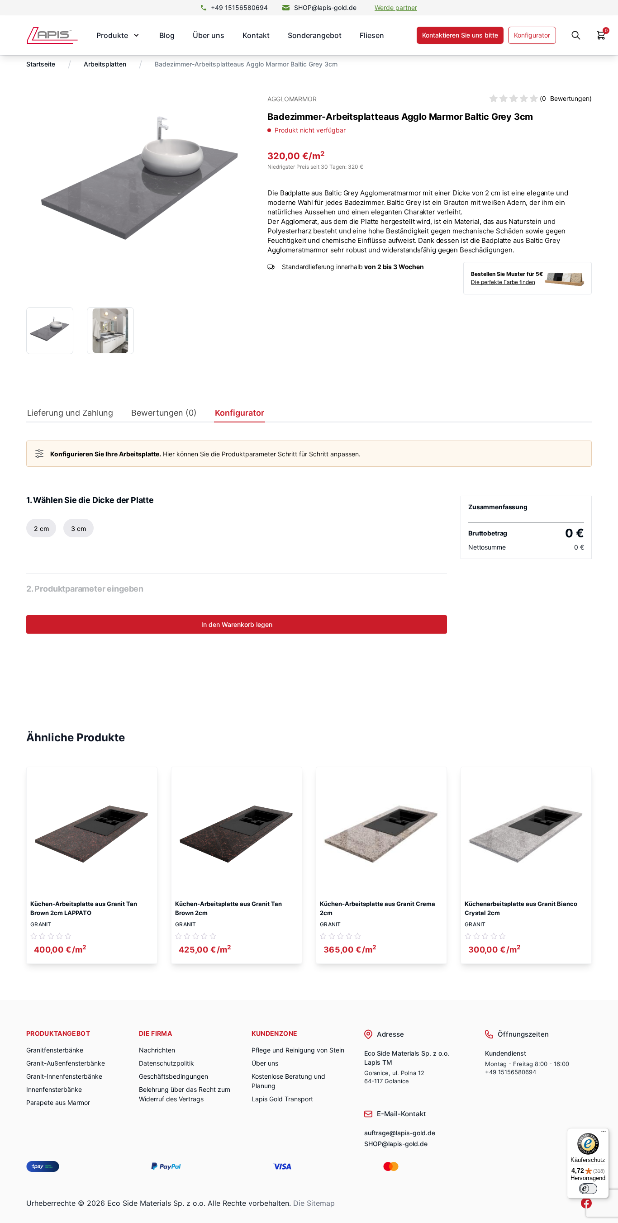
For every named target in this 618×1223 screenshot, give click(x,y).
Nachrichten (157, 1050)
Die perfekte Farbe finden (503, 282)
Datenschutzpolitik (166, 1063)
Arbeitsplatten (105, 64)
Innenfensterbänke (54, 1089)
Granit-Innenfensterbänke (64, 1076)
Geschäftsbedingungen (173, 1076)
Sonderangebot (315, 35)
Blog (167, 35)
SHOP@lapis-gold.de (325, 7)
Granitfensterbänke (54, 1050)
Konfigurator (532, 35)
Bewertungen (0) (164, 413)
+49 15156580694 (239, 7)
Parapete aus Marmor (58, 1102)
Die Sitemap (314, 1203)
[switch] (588, 1188)
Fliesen (372, 35)
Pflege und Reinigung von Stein (298, 1050)
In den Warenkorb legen (236, 624)
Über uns (208, 35)
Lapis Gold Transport (282, 1099)
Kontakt (256, 35)
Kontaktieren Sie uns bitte (460, 35)
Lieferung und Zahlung (70, 413)
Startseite (40, 64)
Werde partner (396, 7)
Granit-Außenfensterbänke (65, 1063)
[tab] (70, 415)
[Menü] (603, 1133)
